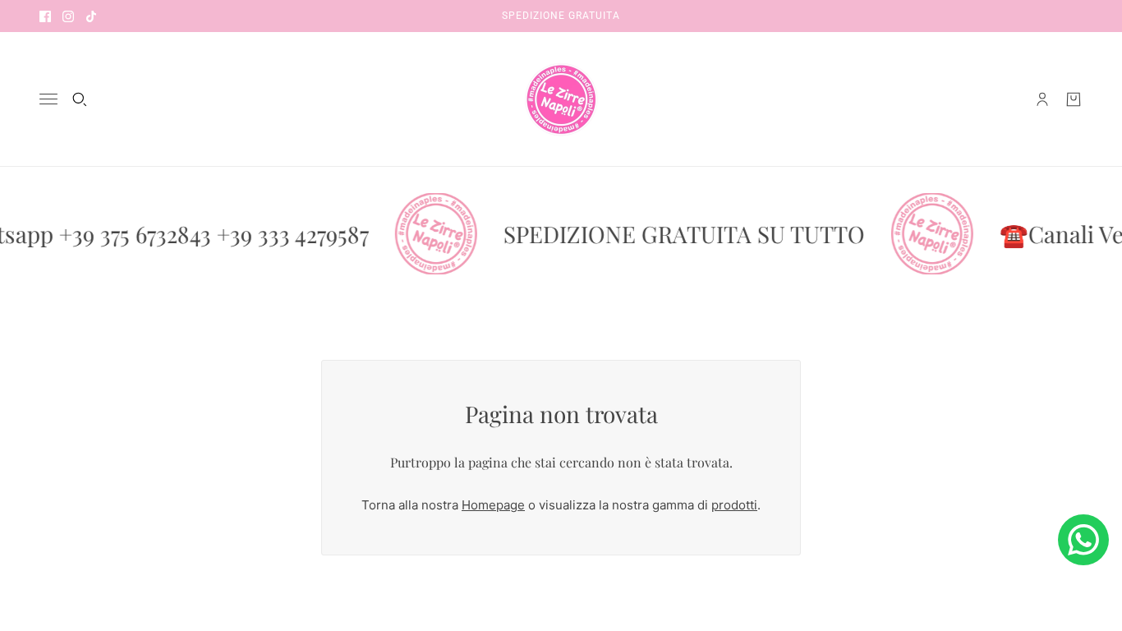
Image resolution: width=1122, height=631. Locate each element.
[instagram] (68, 16)
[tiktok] (91, 16)
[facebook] (45, 16)
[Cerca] (80, 99)
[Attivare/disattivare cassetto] (48, 99)
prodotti (734, 505)
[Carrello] (1074, 99)
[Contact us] (1083, 539)
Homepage (493, 505)
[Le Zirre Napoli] (561, 99)
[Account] (1042, 99)
